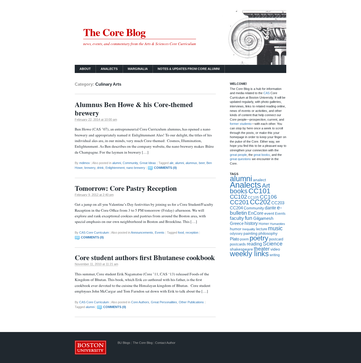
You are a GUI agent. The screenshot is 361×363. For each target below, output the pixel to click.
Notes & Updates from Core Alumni (189, 68)
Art (266, 185)
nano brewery (135, 167)
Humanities (277, 223)
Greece (237, 223)
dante (270, 207)
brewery (89, 167)
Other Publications (191, 302)
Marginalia (138, 68)
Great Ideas (148, 163)
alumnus (191, 163)
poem (244, 239)
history (251, 223)
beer (202, 163)
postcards (238, 244)
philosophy (268, 233)
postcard (276, 239)
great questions (240, 159)
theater (262, 249)
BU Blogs (124, 342)
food (181, 232)
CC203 (277, 202)
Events (159, 232)
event (269, 213)
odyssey (236, 233)
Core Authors (140, 302)
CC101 (259, 191)
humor (235, 229)
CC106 (268, 197)
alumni (116, 163)
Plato (234, 238)
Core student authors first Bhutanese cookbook (145, 257)
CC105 (253, 197)
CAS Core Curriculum (94, 232)
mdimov (84, 163)
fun (248, 218)
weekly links (249, 253)
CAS (266, 93)
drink (100, 167)
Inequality (248, 229)
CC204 (236, 207)
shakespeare (241, 249)
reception (192, 232)
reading (254, 244)
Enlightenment (115, 167)
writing (275, 255)
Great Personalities (164, 302)
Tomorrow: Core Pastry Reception (126, 188)
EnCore (255, 213)
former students (241, 123)
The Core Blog (114, 32)
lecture (261, 229)
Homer (264, 224)
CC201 (239, 202)
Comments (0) (165, 167)
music (275, 228)
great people (238, 154)
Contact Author (165, 342)
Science (273, 244)
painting (250, 233)
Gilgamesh (263, 218)
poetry (259, 238)
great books (262, 154)
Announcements (142, 232)
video (275, 249)
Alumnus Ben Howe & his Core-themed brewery (134, 108)
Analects (109, 68)
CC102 (238, 197)
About (85, 68)
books (239, 191)
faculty (237, 218)
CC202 (260, 202)
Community (130, 163)
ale (171, 163)
